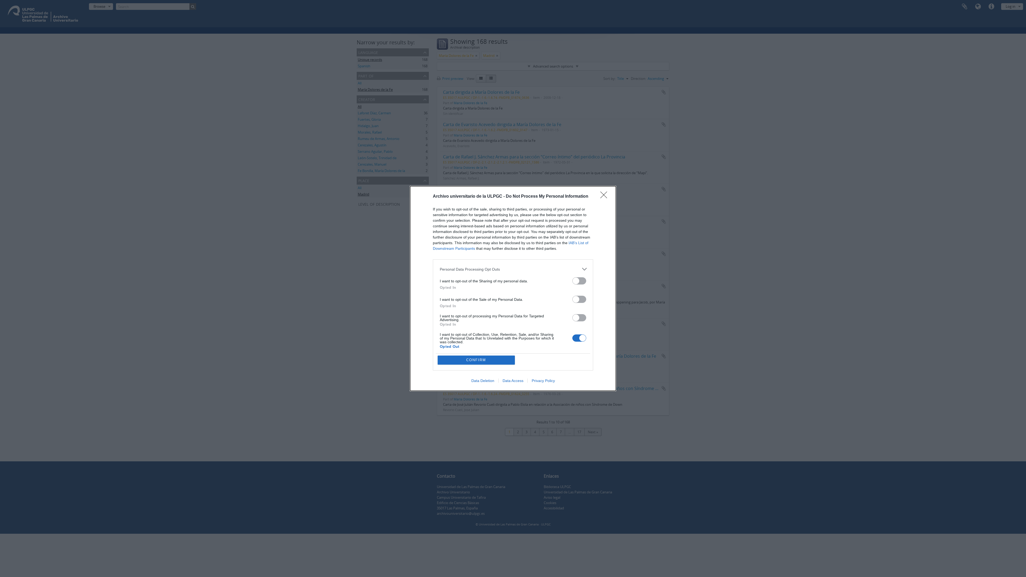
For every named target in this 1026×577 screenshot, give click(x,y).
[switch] (579, 280)
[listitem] (513, 269)
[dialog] (513, 288)
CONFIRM (476, 360)
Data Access (513, 381)
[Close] (605, 197)
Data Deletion (482, 381)
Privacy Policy (543, 381)
